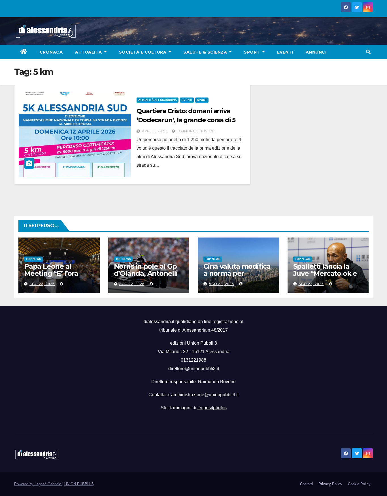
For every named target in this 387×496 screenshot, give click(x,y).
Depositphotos (212, 407)
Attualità (89, 52)
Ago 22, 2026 (42, 284)
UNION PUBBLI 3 (78, 484)
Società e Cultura (143, 52)
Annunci (316, 52)
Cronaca (51, 52)
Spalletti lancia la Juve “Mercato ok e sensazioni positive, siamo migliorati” (325, 277)
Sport (252, 52)
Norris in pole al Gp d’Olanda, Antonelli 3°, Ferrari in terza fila (148, 273)
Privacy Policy (330, 484)
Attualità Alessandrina (157, 99)
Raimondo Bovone (196, 131)
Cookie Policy (359, 484)
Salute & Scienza (205, 52)
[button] (368, 52)
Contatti (306, 484)
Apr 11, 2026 (154, 131)
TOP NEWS (33, 258)
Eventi (285, 52)
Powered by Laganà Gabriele (38, 484)
